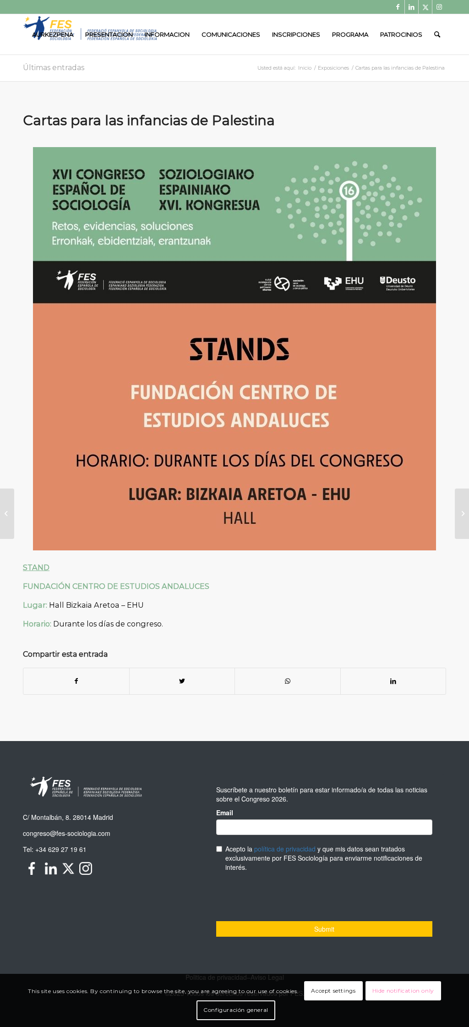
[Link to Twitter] (425, 7)
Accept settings (333, 990)
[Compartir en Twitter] (182, 681)
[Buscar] (437, 34)
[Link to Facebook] (397, 7)
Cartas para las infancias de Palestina (149, 120)
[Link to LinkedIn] (411, 7)
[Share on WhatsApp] (287, 681)
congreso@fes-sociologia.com (66, 833)
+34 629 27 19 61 (61, 849)
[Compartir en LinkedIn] (393, 681)
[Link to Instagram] (439, 7)
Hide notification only (403, 990)
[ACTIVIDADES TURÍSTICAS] (7, 514)
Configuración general (235, 1009)
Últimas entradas (53, 67)
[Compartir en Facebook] (76, 681)
